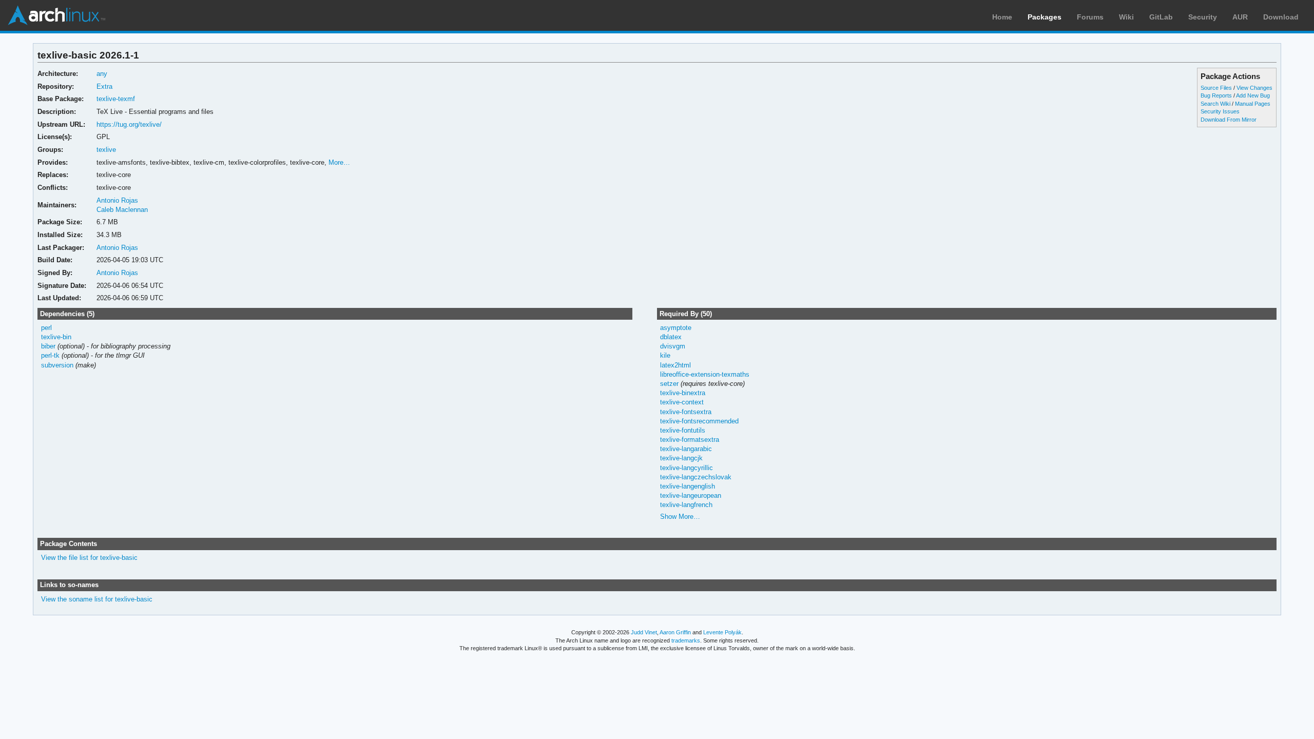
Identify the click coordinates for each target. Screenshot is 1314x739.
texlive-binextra (682, 393)
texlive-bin (56, 337)
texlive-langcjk (681, 458)
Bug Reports (1216, 95)
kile (665, 355)
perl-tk (50, 355)
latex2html (675, 365)
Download (1281, 17)
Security (1202, 17)
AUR (1240, 17)
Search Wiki (1215, 104)
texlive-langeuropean (690, 495)
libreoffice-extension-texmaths (704, 374)
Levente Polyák (722, 632)
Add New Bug (1253, 95)
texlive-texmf (115, 99)
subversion (57, 365)
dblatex (671, 337)
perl (46, 328)
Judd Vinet (644, 632)
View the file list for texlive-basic (89, 557)
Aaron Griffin (675, 632)
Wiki (1126, 17)
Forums (1090, 17)
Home (1002, 17)
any (101, 73)
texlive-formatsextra (689, 439)
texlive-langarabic (686, 449)
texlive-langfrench (686, 505)
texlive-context (682, 402)
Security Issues (1220, 111)
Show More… (680, 516)
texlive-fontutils (682, 430)
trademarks (685, 640)
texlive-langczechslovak (695, 477)
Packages (1044, 17)
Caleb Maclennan (122, 209)
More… (339, 162)
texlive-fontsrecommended (699, 421)
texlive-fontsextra (685, 412)
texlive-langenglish (687, 486)
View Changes (1254, 88)
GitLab (1161, 17)
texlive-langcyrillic (686, 468)
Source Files (1216, 88)
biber (48, 346)
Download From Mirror (1229, 119)
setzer (669, 383)
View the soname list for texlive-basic (96, 599)
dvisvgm (672, 346)
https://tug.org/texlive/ (129, 124)
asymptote (675, 328)
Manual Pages (1252, 104)
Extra (104, 86)
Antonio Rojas (117, 200)
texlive (106, 149)
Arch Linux (56, 15)
